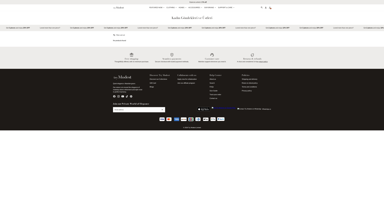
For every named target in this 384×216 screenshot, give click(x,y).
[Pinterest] (131, 96)
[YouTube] (122, 96)
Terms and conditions (249, 87)
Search (212, 83)
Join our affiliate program (186, 83)
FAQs (212, 87)
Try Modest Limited (194, 127)
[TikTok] (127, 96)
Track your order (215, 94)
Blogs (152, 87)
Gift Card (153, 83)
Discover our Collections (158, 79)
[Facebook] (114, 96)
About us (213, 79)
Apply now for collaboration (187, 79)
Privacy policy (247, 91)
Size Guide (214, 91)
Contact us (213, 98)
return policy (263, 61)
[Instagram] (118, 96)
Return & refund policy (250, 83)
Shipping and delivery (249, 79)
